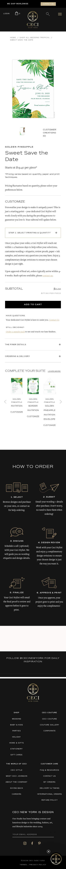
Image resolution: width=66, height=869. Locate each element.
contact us (48, 276)
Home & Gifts (16, 743)
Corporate (49, 731)
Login (6, 13)
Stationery (16, 749)
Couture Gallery (49, 725)
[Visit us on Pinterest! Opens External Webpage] (39, 843)
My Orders (49, 782)
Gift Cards (16, 755)
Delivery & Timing (49, 788)
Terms (23, 864)
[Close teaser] (48, 851)
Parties (16, 731)
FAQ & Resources (49, 770)
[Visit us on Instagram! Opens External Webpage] (24, 843)
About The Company (16, 782)
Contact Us (54, 320)
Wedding (16, 719)
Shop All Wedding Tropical (35, 37)
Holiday (16, 737)
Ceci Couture (49, 719)
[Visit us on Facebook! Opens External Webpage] (32, 843)
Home (13, 37)
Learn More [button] (54, 371)
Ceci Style (17, 770)
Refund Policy (49, 800)
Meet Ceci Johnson (16, 776)
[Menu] (60, 14)
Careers (16, 794)
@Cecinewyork (32, 658)
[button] (56, 859)
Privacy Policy (37, 864)
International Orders (49, 794)
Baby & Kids (16, 725)
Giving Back (16, 788)
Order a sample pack (15, 332)
